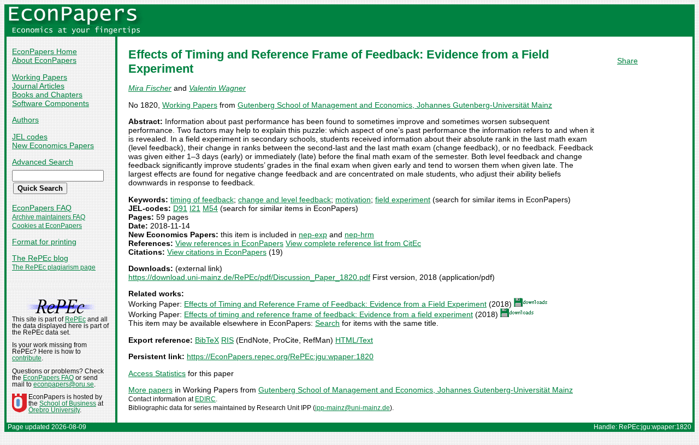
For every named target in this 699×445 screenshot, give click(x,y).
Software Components (50, 103)
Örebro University (54, 410)
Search (327, 323)
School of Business (67, 403)
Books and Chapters (47, 94)
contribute (27, 358)
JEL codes (30, 136)
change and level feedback (284, 199)
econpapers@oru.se (63, 384)
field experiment (402, 199)
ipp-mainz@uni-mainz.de (352, 408)
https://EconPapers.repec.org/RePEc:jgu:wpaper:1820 (280, 356)
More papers (150, 389)
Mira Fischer (149, 88)
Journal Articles (38, 85)
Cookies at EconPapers (47, 225)
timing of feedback (202, 199)
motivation (353, 199)
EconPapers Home (44, 51)
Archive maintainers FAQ (48, 217)
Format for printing (44, 241)
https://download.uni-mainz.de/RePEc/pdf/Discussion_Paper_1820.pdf (249, 277)
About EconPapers (44, 60)
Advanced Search (42, 161)
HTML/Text (354, 340)
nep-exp (313, 234)
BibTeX (207, 340)
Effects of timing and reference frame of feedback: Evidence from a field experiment (328, 314)
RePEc (75, 319)
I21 (194, 208)
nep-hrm (359, 234)
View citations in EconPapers (216, 252)
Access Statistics (157, 373)
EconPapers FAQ (42, 207)
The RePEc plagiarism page (54, 267)
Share (627, 60)
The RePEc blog (40, 258)
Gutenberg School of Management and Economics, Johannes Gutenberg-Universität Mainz (395, 105)
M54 (210, 208)
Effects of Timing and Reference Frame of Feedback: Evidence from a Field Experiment (335, 304)
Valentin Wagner (217, 88)
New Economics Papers (53, 145)
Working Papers (39, 77)
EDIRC (205, 399)
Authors (25, 119)
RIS (227, 340)
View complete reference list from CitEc (353, 243)
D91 (180, 208)
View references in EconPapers (229, 243)
